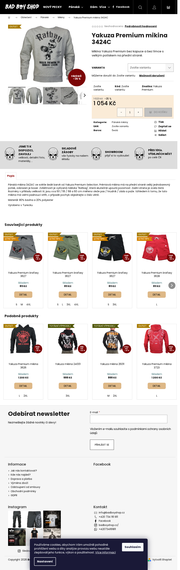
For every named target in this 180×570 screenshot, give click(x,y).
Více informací (105, 552)
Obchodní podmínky (23, 491)
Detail (23, 294)
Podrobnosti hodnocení (141, 26)
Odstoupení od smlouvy (25, 487)
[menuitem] (52, 7)
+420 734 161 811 (108, 517)
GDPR (14, 495)
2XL (26, 396)
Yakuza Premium (152, 88)
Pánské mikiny (120, 122)
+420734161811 (107, 529)
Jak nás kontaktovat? (24, 470)
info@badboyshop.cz (112, 512)
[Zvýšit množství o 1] (138, 112)
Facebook (123, 7)
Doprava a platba (21, 479)
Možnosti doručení (152, 75)
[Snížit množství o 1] (121, 112)
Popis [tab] (10, 176)
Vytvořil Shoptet (162, 559)
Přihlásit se (102, 444)
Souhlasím (133, 547)
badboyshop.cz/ (109, 525)
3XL (69, 304)
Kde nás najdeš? (21, 474)
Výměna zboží (19, 483)
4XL (28, 304)
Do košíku (160, 112)
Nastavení (45, 561)
